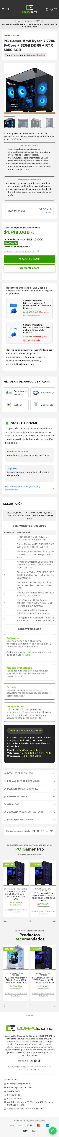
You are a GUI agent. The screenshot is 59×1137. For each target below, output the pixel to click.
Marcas (28, 21)
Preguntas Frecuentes (20, 820)
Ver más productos (28, 855)
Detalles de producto (20, 773)
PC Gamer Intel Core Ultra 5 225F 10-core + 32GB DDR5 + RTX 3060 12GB (15, 895)
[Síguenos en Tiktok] (39, 1060)
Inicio (18, 21)
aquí (28, 654)
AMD (38, 21)
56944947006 (14, 1098)
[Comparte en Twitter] (38, 831)
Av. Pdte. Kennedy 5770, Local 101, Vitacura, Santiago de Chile (30, 1103)
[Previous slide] (8, 88)
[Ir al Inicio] (29, 9)
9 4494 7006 (44, 753)
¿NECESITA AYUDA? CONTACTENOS (25, 812)
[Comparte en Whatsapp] (42, 831)
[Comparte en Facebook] (33, 831)
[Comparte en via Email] (46, 831)
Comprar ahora (29, 268)
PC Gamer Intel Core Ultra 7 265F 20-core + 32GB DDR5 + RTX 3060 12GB (43, 897)
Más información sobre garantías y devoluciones (29, 488)
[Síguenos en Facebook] (35, 1060)
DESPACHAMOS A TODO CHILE (22, 789)
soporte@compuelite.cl (19, 1087)
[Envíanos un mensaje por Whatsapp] (53, 1131)
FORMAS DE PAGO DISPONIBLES (23, 781)
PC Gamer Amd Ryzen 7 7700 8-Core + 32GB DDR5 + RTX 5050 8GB (16, 980)
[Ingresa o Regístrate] (46, 9)
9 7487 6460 (27, 753)
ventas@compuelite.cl (28, 750)
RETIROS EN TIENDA (17, 796)
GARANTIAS (13, 804)
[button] (51, 831)
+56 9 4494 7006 (31, 756)
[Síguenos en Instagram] (31, 1060)
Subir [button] (30, 1016)
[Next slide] (50, 88)
